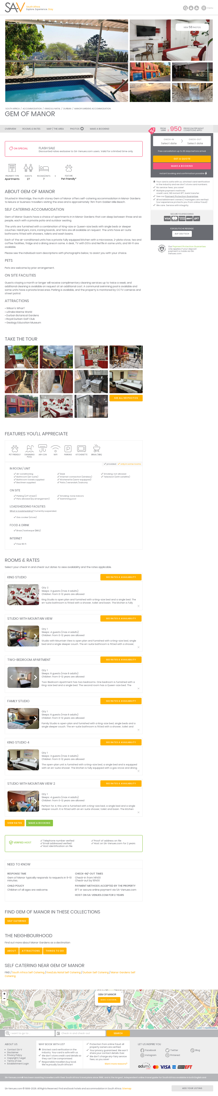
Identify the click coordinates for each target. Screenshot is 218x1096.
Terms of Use (14, 1060)
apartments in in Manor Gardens (74, 217)
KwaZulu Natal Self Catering (64, 972)
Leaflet (199, 1027)
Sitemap (126, 1088)
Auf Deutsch (182, 234)
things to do (55, 950)
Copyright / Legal (16, 1058)
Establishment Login (18, 1063)
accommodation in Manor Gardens (118, 198)
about (11, 950)
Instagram (150, 1055)
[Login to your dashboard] (191, 8)
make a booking (39, 823)
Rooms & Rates (31, 128)
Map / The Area (55, 128)
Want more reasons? (116, 1063)
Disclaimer (13, 1052)
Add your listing (192, 1088)
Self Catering (16, 921)
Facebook (150, 1050)
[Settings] (196, 8)
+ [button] (4, 994)
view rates (14, 823)
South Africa (12, 108)
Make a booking (109, 1000)
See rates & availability (121, 577)
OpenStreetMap (211, 1027)
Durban (67, 108)
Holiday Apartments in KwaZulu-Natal (72, 23)
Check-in (169, 140)
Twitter (174, 1050)
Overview (10, 128)
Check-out (195, 140)
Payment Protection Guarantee (181, 196)
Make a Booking (99, 128)
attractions (31, 950)
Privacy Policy (14, 1055)
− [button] (4, 999)
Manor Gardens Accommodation (92, 108)
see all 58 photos (126, 398)
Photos (74, 128)
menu (204, 8)
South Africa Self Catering (28, 972)
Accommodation (32, 108)
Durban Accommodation (21, 23)
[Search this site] (185, 8)
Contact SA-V (14, 1049)
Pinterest (175, 1055)
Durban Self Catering (96, 972)
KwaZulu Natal (52, 108)
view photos (192, 27)
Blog (197, 1050)
